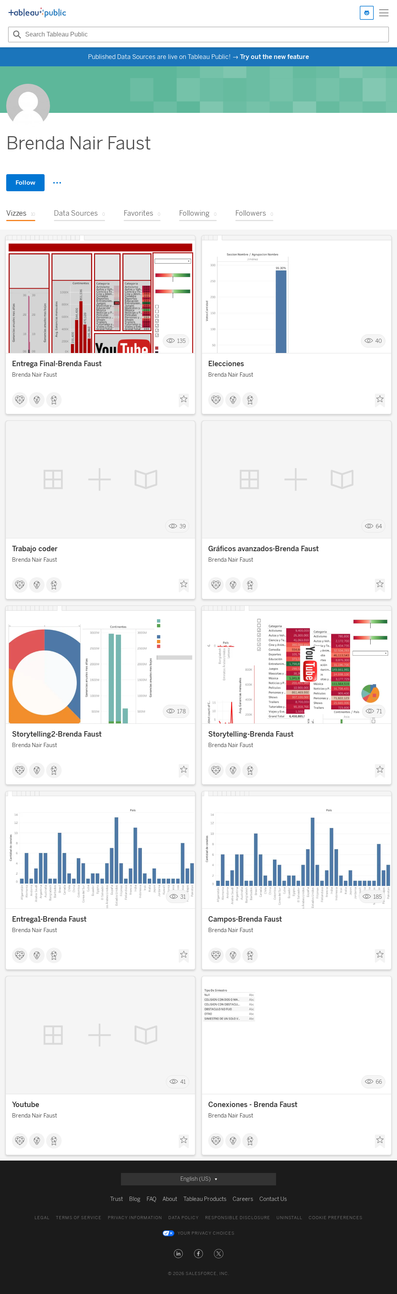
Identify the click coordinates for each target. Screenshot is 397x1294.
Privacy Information (135, 1217)
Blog (134, 1199)
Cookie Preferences (335, 1217)
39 (183, 526)
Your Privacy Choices (206, 1233)
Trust (116, 1199)
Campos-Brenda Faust (245, 919)
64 (379, 526)
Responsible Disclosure (237, 1217)
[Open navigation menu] (384, 13)
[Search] (15, 34)
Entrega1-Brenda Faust (49, 919)
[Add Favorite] (184, 401)
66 (379, 1082)
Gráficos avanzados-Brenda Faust (263, 549)
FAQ (151, 1199)
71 (379, 711)
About (169, 1199)
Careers (243, 1199)
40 (378, 341)
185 (377, 896)
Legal (42, 1217)
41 (183, 1082)
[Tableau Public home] (37, 13)
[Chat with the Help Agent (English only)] (367, 13)
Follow (25, 182)
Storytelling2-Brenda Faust (57, 734)
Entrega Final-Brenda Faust (57, 364)
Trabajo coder (34, 549)
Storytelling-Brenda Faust (250, 734)
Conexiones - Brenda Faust (252, 1104)
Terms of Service (79, 1217)
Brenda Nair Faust (34, 375)
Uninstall (289, 1217)
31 (183, 896)
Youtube (25, 1104)
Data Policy (183, 1217)
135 (181, 341)
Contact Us (273, 1199)
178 (181, 711)
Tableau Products (204, 1199)
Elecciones (226, 364)
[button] (178, 1253)
